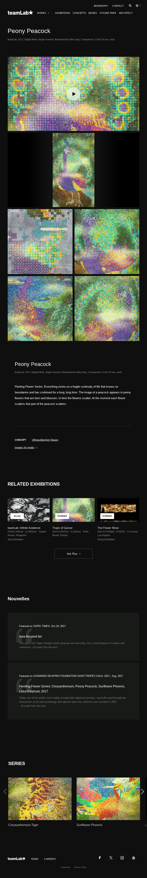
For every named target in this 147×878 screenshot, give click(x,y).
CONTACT (118, 6)
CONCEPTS (79, 13)
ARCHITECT (125, 13)
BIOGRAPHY (101, 6)
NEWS (34, 859)
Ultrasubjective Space (45, 439)
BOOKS (93, 13)
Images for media (24, 447)
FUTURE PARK (108, 13)
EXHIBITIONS (62, 13)
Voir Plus (72, 553)
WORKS (41, 13)
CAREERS (50, 859)
